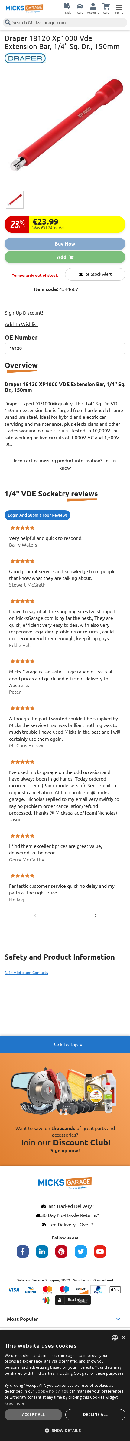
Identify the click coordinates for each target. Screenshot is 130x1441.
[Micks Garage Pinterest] (65, 1254)
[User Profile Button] (93, 6)
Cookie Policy (47, 1391)
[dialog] (65, 1385)
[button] (65, 1430)
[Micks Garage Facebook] (26, 1254)
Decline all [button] (95, 1414)
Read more (14, 1403)
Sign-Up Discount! (24, 313)
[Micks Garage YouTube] (103, 1254)
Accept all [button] (33, 1414)
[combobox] (115, 1338)
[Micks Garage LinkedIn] (45, 1254)
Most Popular (22, 1319)
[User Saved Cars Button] (79, 6)
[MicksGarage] (24, 8)
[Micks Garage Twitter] (84, 1254)
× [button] (123, 1337)
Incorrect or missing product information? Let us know (65, 464)
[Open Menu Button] (119, 6)
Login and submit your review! (37, 515)
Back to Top (65, 1044)
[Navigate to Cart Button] (106, 6)
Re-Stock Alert (97, 274)
